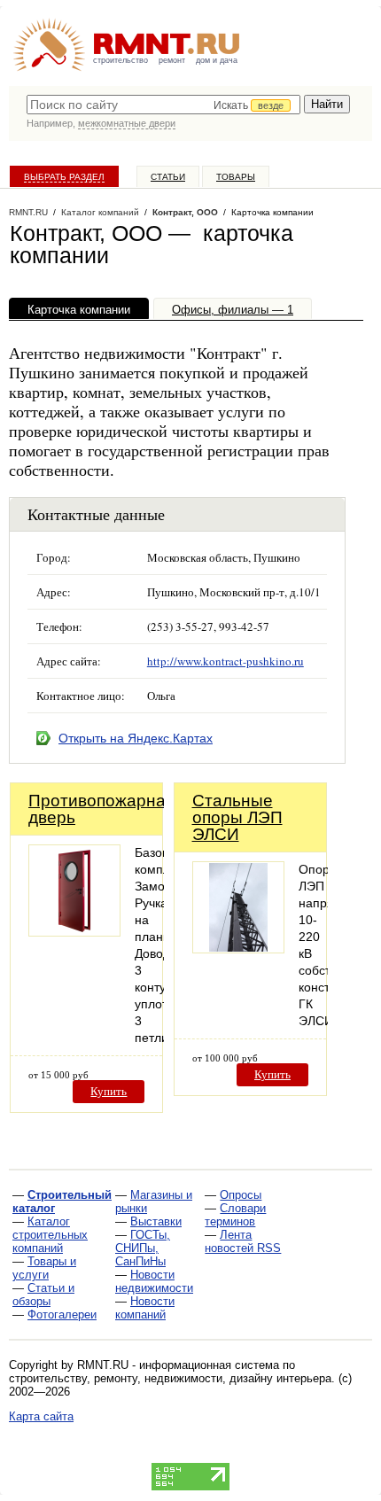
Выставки (156, 1221)
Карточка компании (78, 309)
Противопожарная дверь (101, 809)
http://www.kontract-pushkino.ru (225, 661)
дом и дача (216, 60)
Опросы (240, 1195)
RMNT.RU (28, 212)
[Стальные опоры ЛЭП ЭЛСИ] (238, 948)
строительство (120, 60)
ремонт (172, 60)
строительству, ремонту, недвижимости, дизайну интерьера (170, 1378)
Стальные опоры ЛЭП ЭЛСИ (237, 817)
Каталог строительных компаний (50, 1235)
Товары (235, 177)
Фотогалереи (62, 1314)
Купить (108, 1091)
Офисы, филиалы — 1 (232, 309)
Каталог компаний (100, 212)
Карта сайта (41, 1416)
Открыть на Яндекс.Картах (135, 738)
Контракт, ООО (185, 212)
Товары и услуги (44, 1268)
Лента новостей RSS (243, 1241)
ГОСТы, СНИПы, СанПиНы (142, 1248)
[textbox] (163, 104)
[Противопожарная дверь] (74, 931)
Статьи (168, 177)
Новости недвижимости (154, 1281)
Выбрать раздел (64, 177)
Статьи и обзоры (43, 1294)
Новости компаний (145, 1308)
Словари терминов (235, 1215)
